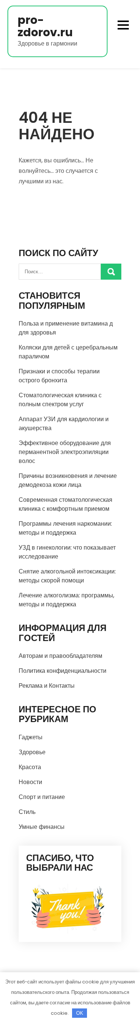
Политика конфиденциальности (62, 670)
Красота (30, 767)
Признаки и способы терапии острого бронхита (59, 376)
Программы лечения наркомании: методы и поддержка (65, 528)
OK (79, 1013)
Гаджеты (31, 737)
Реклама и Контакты (47, 685)
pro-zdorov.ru (45, 26)
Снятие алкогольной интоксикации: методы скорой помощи (67, 576)
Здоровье (32, 752)
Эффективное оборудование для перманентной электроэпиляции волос (65, 452)
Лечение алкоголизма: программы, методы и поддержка (66, 600)
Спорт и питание (42, 797)
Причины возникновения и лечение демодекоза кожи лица (68, 480)
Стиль (27, 812)
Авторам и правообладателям (60, 656)
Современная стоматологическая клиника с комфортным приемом (65, 504)
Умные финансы (42, 827)
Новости (30, 782)
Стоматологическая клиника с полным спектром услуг (60, 399)
